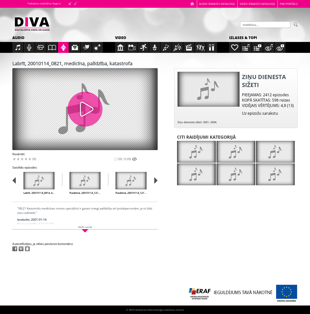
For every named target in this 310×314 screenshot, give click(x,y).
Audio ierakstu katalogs (217, 4)
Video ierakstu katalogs (257, 4)
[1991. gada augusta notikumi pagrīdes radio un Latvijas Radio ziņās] (196, 174)
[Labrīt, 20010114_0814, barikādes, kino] (38, 180)
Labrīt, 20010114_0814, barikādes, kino (46, 192)
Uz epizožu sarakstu (260, 113)
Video (120, 37)
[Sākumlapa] (192, 4)
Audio (18, 37)
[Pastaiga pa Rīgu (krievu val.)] (275, 174)
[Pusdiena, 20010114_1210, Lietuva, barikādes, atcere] (85, 180)
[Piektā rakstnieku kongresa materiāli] (196, 152)
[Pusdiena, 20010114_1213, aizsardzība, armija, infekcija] (131, 180)
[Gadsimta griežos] (236, 174)
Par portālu (289, 4)
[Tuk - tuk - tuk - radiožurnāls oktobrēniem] (236, 152)
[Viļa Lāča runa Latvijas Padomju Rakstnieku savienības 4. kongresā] (275, 152)
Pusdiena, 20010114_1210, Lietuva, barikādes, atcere (100, 192)
